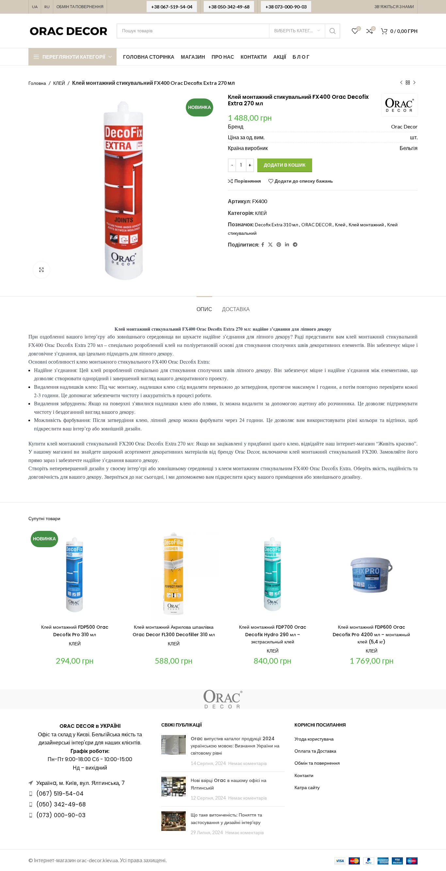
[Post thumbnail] (173, 751)
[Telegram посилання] (295, 244)
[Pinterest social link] (279, 244)
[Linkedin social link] (287, 244)
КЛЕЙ (59, 83)
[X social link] (270, 244)
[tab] (204, 306)
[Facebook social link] (262, 244)
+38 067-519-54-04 (171, 6)
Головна (37, 83)
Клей (340, 224)
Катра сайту (307, 787)
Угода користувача (314, 739)
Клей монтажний (366, 224)
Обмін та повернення (317, 763)
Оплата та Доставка (315, 751)
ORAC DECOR (316, 224)
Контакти (304, 775)
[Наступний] (414, 83)
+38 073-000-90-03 (286, 6)
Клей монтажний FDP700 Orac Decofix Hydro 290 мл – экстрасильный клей (272, 634)
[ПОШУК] (332, 30)
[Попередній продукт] (401, 83)
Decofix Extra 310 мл (276, 224)
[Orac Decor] (223, 699)
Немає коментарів (247, 763)
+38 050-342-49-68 (228, 6)
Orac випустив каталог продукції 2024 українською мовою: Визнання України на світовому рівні (235, 746)
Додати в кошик (285, 165)
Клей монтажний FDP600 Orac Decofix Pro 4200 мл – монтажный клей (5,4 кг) (371, 634)
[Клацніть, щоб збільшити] (41, 270)
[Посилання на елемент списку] (89, 793)
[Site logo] (69, 30)
